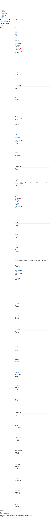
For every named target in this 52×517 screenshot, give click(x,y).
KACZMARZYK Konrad (17, 140)
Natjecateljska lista (3, 26)
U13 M (15, 24)
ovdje (31, 509)
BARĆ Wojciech (16, 192)
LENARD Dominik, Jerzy (17, 131)
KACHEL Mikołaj (17, 203)
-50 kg (16, 31)
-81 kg (16, 35)
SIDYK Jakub (16, 209)
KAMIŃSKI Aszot (17, 281)
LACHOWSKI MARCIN (17, 51)
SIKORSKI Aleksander (17, 134)
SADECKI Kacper (17, 276)
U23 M (15, 30)
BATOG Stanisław (17, 45)
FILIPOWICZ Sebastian (17, 59)
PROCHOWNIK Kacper (17, 137)
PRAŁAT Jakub (16, 289)
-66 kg (16, 33)
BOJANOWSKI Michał (17, 270)
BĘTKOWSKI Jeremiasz (17, 118)
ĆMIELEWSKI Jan (17, 294)
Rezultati (2, 27)
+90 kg (16, 36)
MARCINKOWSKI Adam (17, 206)
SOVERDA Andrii (17, 278)
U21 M (15, 28)
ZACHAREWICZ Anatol (17, 273)
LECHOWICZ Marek (17, 214)
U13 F (15, 23)
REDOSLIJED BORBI (3, 28)
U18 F (15, 26)
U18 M (15, 27)
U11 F (15, 22)
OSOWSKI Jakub (17, 123)
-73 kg (16, 34)
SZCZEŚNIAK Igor (17, 48)
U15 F (15, 25)
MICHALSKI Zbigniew (17, 64)
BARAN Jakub (16, 195)
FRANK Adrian (16, 357)
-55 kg (16, 32)
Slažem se (1, 516)
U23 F (15, 29)
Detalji (1, 24)
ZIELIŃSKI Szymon (17, 43)
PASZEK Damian (17, 40)
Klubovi (2, 25)
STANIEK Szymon (17, 198)
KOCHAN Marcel (17, 200)
